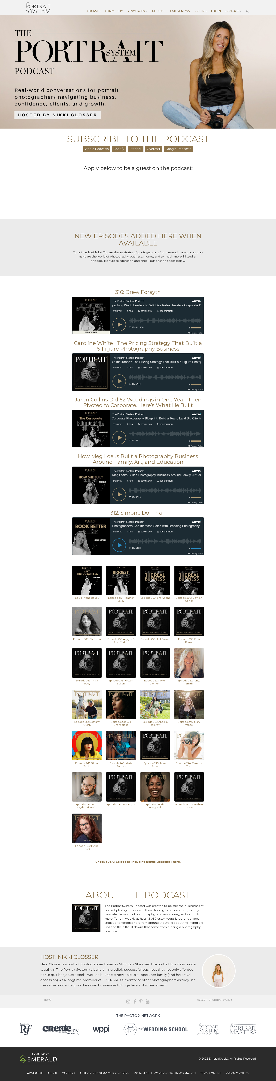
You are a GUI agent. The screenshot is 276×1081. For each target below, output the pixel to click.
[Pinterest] (141, 1001)
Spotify (119, 149)
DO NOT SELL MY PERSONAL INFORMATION (165, 1073)
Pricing (200, 11)
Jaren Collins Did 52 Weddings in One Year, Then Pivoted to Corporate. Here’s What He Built (138, 402)
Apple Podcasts (97, 149)
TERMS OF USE (210, 1073)
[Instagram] (128, 1001)
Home (47, 999)
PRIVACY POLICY (237, 1073)
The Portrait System (38, 7)
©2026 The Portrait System (214, 999)
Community (114, 11)
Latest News (180, 11)
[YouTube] (147, 1001)
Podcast (159, 11)
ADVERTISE (35, 1073)
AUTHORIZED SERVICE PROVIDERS (104, 1073)
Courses (93, 11)
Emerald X (215, 1058)
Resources (136, 11)
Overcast (153, 149)
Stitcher (136, 149)
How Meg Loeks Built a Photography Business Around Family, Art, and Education (138, 459)
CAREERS (68, 1073)
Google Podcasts (178, 149)
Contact (232, 11)
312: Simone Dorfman (138, 513)
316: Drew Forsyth (138, 292)
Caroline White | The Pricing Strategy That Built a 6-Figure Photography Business (138, 346)
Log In (216, 11)
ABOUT (52, 1073)
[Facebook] (134, 1001)
